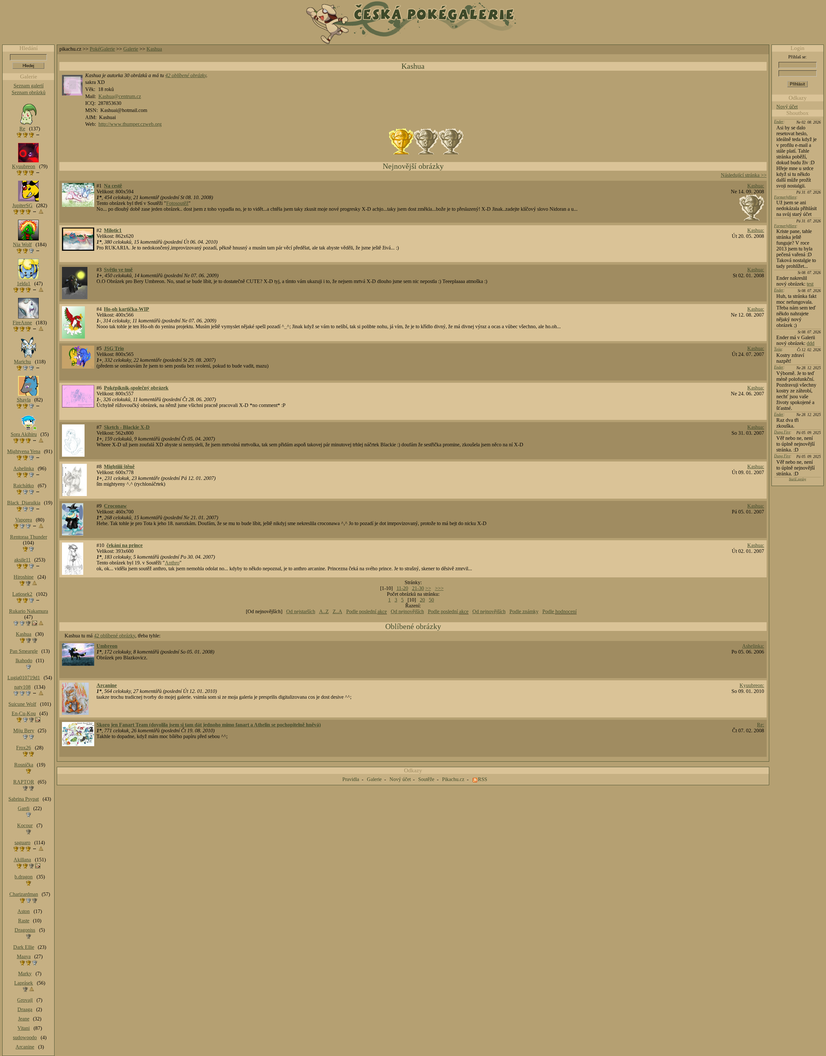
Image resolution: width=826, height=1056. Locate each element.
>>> (439, 588)
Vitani (23, 1028)
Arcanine (106, 685)
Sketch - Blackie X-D (127, 427)
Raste (23, 920)
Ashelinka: (753, 646)
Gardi (23, 808)
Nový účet (787, 106)
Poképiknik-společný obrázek (136, 388)
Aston (23, 911)
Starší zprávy (797, 479)
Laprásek (23, 983)
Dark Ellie (23, 947)
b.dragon (24, 876)
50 (431, 600)
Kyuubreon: (752, 685)
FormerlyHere (785, 197)
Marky (25, 973)
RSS (482, 779)
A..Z (324, 611)
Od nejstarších (300, 611)
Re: (760, 724)
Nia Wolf (22, 244)
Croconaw (115, 506)
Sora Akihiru (24, 434)
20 (422, 600)
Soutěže (426, 779)
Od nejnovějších (407, 611)
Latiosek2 (22, 594)
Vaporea (23, 520)
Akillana (22, 859)
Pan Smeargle (24, 651)
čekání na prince (124, 545)
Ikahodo (23, 660)
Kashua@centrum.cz (119, 96)
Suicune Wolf (22, 704)
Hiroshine (24, 577)
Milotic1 (113, 230)
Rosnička (23, 764)
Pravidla (350, 779)
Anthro (172, 562)
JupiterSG (22, 205)
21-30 (418, 588)
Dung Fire (782, 432)
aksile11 (22, 560)
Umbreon (106, 646)
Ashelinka (23, 468)
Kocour (25, 825)
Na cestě (113, 185)
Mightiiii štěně (119, 466)
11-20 (402, 588)
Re (22, 128)
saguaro (22, 842)
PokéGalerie (102, 49)
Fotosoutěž (177, 203)
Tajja (778, 349)
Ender (778, 121)
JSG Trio (114, 348)
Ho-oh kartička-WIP (126, 309)
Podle (559, 611)
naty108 (22, 687)
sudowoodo (25, 1037)
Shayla (24, 399)
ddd (810, 343)
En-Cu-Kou (24, 713)
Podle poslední (366, 611)
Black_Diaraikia (23, 502)
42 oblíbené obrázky (185, 75)
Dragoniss (25, 930)
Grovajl (25, 1000)
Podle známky (524, 611)
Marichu (22, 361)
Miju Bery (23, 730)
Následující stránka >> (744, 175)
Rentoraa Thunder (28, 537)
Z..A (337, 611)
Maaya (24, 956)
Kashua (154, 49)
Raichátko (23, 485)
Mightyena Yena (23, 451)
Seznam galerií (29, 85)
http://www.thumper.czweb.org (130, 124)
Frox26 (23, 747)
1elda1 (23, 283)
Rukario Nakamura (28, 611)
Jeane (23, 1018)
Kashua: (755, 185)
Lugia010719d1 (23, 677)
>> (428, 588)
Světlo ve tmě (118, 269)
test (810, 284)
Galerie (130, 49)
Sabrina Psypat (23, 799)
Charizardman (23, 894)
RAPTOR (23, 782)
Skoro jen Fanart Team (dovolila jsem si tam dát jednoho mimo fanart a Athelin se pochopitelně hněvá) (208, 724)
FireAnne (22, 322)
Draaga (24, 1009)
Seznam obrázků (28, 92)
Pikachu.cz (453, 779)
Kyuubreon (23, 166)
